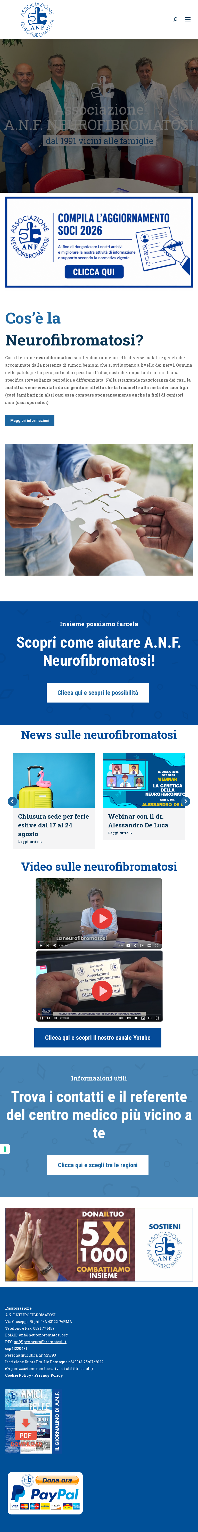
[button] (12, 801)
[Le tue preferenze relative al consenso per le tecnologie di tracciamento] (5, 1149)
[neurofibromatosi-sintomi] (99, 510)
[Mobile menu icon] (188, 19)
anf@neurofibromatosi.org (43, 1335)
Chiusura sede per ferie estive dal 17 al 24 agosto (53, 825)
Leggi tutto (28, 842)
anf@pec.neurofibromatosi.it (40, 1341)
